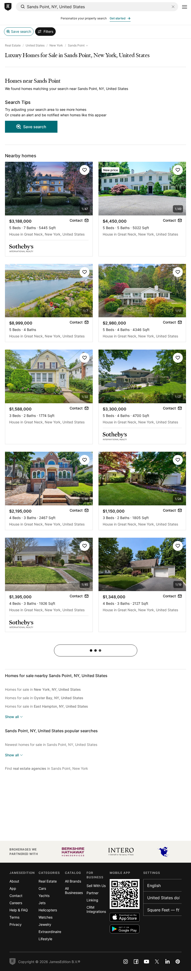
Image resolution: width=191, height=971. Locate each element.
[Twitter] (157, 961)
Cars (42, 888)
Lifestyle (45, 939)
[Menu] (184, 7)
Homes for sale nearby (56, 675)
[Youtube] (146, 961)
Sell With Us (96, 886)
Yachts (44, 895)
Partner (92, 893)
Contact (15, 895)
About (14, 881)
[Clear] (173, 6)
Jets (42, 903)
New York (56, 45)
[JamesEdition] (8, 7)
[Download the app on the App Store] (125, 917)
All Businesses (74, 890)
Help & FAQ (18, 910)
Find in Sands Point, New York (46, 768)
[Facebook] (136, 961)
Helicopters (48, 910)
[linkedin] (167, 961)
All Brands (73, 881)
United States (35, 45)
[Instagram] (125, 961)
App (12, 888)
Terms (14, 917)
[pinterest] (178, 961)
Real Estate (13, 45)
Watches (45, 917)
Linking (92, 900)
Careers (15, 903)
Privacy (15, 924)
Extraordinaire (50, 932)
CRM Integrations (96, 909)
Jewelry (45, 924)
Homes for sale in (43, 689)
